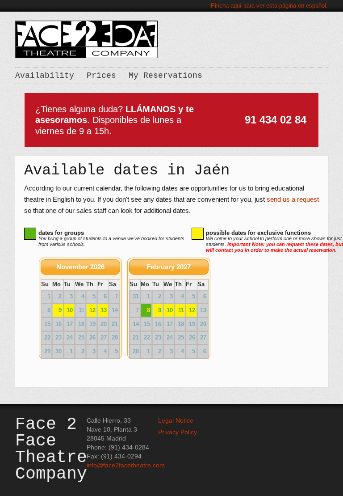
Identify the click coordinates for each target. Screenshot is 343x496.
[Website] (86, 39)
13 (103, 310)
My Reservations (165, 75)
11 (181, 310)
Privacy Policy (177, 432)
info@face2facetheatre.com (126, 465)
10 (70, 310)
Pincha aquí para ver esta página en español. (269, 5)
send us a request (293, 199)
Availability (44, 75)
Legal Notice (175, 420)
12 (92, 310)
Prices (101, 75)
